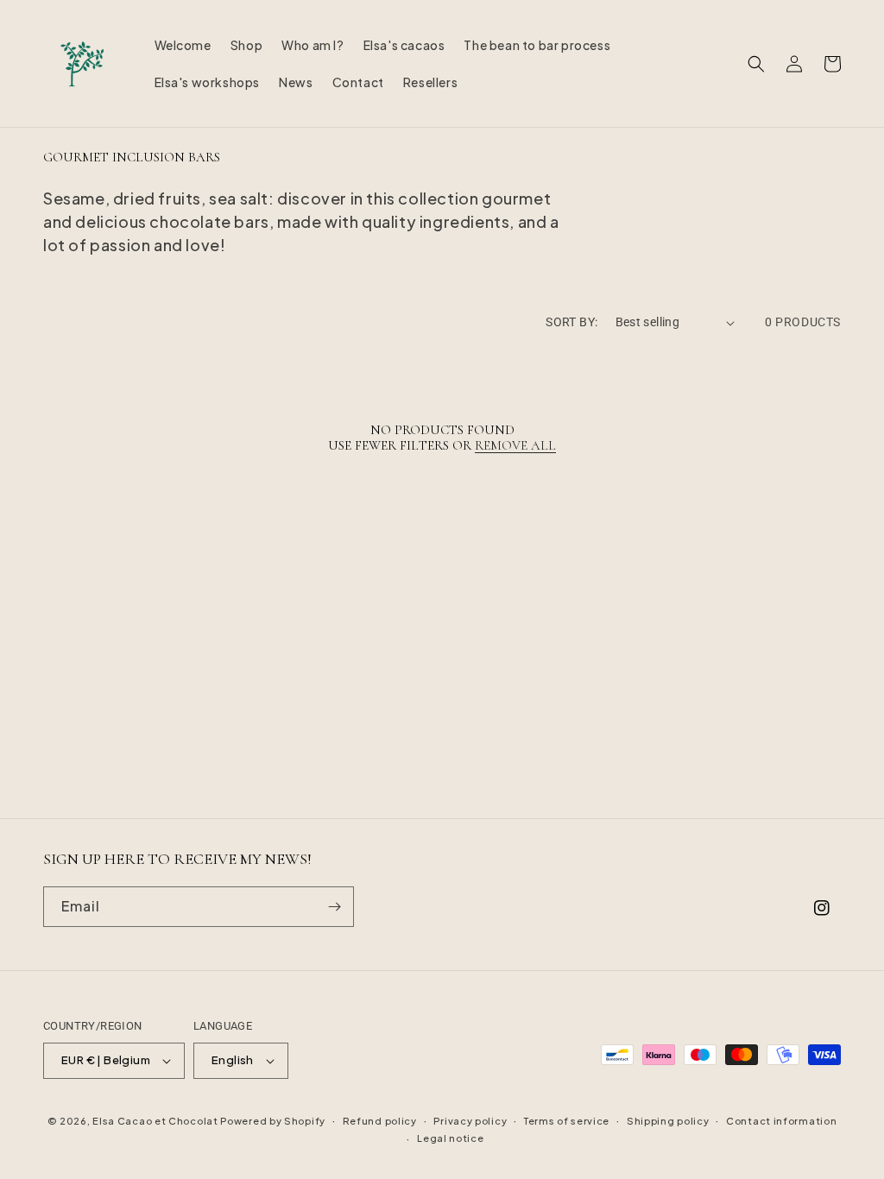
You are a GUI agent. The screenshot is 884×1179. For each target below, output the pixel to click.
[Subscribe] (334, 906)
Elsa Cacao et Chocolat (155, 1120)
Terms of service (566, 1120)
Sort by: (571, 322)
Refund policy (380, 1120)
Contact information (781, 1120)
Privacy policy (470, 1120)
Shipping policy (668, 1120)
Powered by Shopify (272, 1120)
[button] (756, 64)
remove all (515, 445)
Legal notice (450, 1138)
